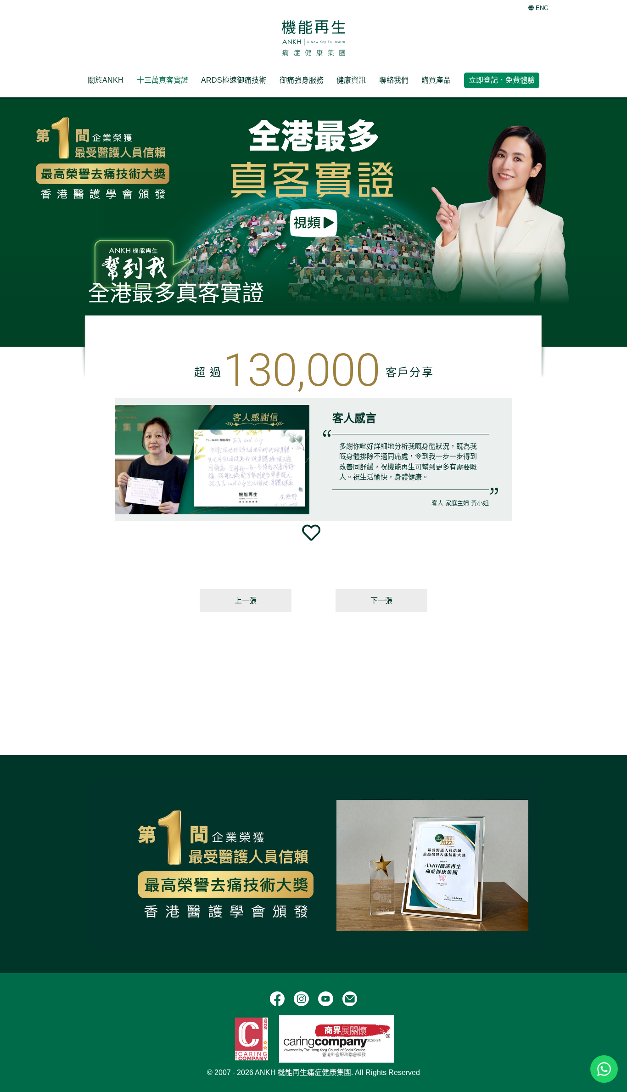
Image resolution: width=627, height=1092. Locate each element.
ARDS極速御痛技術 (233, 80)
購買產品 (436, 80)
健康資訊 (351, 80)
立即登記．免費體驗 (502, 80)
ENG (541, 8)
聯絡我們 (394, 80)
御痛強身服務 (302, 80)
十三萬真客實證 (162, 80)
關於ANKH (105, 80)
